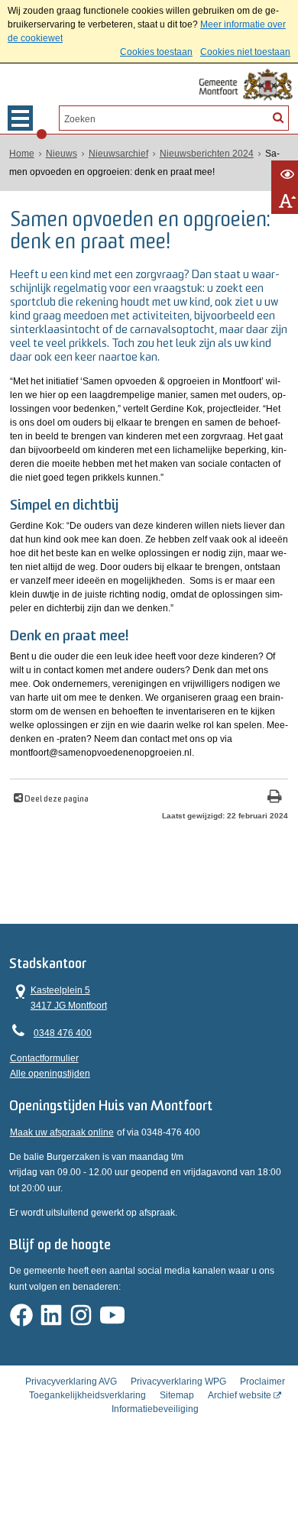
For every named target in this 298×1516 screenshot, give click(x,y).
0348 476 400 (63, 1033)
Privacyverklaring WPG (178, 1381)
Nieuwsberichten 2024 (207, 153)
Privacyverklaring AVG (71, 1381)
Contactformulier (44, 1058)
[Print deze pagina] (274, 798)
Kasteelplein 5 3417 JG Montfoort (58, 997)
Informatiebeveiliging (155, 1409)
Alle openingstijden (50, 1073)
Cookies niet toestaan (245, 52)
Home (21, 153)
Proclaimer (262, 1381)
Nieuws (61, 153)
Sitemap (177, 1395)
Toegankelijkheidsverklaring (87, 1395)
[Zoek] (278, 117)
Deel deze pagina (56, 799)
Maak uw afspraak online (62, 1132)
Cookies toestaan (156, 52)
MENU (20, 118)
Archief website (239, 1395)
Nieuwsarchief (118, 153)
